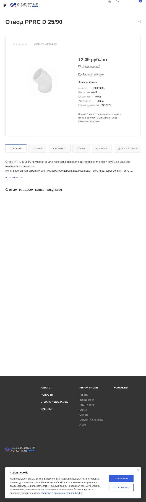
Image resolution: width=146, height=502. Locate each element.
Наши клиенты (87, 404)
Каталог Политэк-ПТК (91, 419)
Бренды (46, 409)
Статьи (83, 409)
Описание (16, 148)
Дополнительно (128, 148)
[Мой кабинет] (126, 2)
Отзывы (38, 148)
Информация (88, 387)
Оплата (81, 148)
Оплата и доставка (54, 402)
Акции (82, 424)
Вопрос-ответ (86, 399)
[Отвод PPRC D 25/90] (42, 80)
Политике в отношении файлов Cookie (61, 493)
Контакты (121, 387)
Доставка (102, 148)
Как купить (59, 148)
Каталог (46, 387)
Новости (47, 394)
